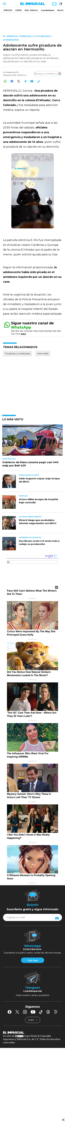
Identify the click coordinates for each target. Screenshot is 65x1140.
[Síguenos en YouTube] (33, 1012)
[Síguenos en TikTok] (40, 1012)
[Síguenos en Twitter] (17, 1012)
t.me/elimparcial (32, 991)
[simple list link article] (32, 441)
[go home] (32, 1032)
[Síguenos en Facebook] (9, 1012)
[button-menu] (4, 3)
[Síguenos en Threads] (48, 1012)
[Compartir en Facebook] (12, 81)
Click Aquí (32, 960)
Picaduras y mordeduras (17, 353)
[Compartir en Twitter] (18, 81)
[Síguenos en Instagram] (25, 1012)
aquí (23, 333)
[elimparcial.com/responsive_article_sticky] (63, 1120)
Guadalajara (47, 10)
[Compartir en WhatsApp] (5, 81)
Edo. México (31, 10)
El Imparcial (10, 36)
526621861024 (32, 949)
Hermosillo (27, 36)
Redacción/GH (13, 72)
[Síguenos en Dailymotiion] (55, 1012)
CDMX (18, 10)
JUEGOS (7, 10)
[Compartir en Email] (32, 81)
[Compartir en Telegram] (25, 81)
